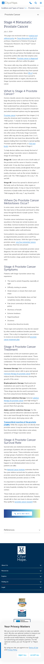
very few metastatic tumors (26, 242)
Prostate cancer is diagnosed (27, 58)
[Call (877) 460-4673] (31, 3)
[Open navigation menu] (41, 3)
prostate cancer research (24, 502)
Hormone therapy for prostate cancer (17, 374)
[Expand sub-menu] (41, 565)
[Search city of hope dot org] (36, 3)
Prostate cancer (9, 115)
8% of (30, 73)
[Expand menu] (37, 14)
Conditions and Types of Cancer (12, 8)
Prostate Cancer (12, 14)
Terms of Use (33, 648)
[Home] (22, 554)
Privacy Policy (12, 650)
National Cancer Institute (16, 470)
